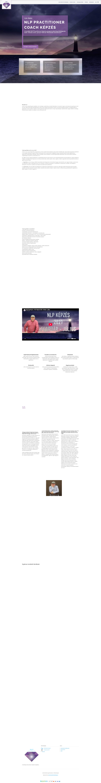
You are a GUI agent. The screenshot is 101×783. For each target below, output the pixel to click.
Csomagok (91, 2)
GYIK (96, 2)
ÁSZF (61, 750)
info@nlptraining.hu (49, 550)
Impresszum (63, 749)
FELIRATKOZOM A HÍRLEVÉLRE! (50, 553)
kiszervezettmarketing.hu (53, 775)
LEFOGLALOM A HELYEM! (50, 203)
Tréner (86, 2)
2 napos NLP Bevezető (34, 685)
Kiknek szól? (73, 2)
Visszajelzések (80, 2)
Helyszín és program (63, 2)
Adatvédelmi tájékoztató (65, 748)
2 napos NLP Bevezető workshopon (63, 542)
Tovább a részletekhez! (30, 46)
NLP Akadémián (46, 577)
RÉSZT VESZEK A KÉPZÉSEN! (35, 276)
